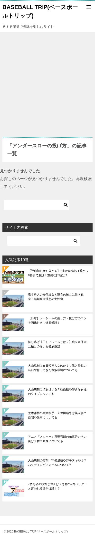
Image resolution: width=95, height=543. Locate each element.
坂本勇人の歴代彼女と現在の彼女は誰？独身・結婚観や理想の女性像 (56, 297)
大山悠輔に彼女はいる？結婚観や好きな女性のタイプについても (57, 391)
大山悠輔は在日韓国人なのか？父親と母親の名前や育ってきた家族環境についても (57, 368)
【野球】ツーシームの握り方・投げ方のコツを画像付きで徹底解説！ (57, 320)
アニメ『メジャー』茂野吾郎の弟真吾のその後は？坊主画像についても (57, 439)
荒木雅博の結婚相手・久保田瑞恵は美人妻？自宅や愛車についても (57, 415)
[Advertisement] (47, 81)
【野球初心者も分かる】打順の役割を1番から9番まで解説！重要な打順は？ (58, 273)
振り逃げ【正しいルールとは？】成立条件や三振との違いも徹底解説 (57, 344)
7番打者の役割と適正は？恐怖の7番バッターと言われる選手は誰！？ (57, 486)
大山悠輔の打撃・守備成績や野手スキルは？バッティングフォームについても (57, 463)
